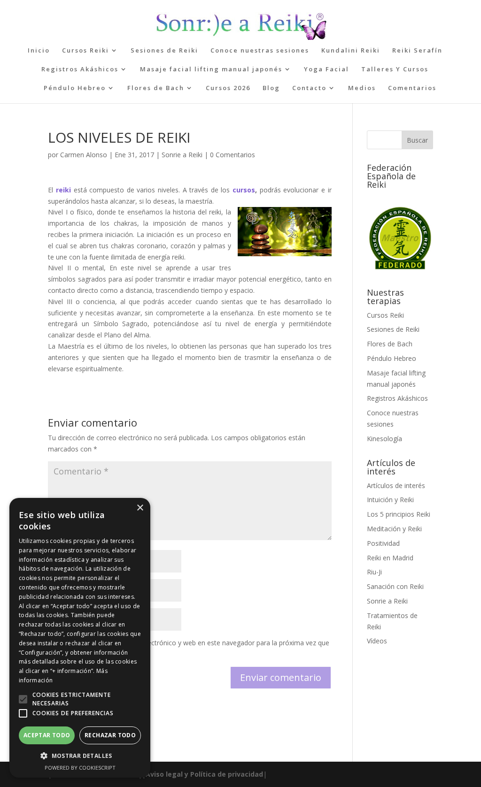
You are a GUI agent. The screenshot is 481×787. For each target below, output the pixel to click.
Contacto (309, 88)
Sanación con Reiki (395, 586)
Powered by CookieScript (80, 767)
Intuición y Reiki (390, 499)
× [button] (139, 508)
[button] (23, 699)
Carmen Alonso (83, 154)
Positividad (383, 543)
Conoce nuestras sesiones (259, 50)
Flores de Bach (155, 88)
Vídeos (377, 640)
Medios (362, 88)
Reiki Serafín (417, 50)
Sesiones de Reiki (164, 50)
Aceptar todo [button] (46, 735)
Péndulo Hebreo (75, 88)
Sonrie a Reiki (182, 154)
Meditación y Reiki (394, 528)
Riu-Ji (374, 571)
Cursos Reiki (85, 50)
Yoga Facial (326, 69)
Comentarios (412, 88)
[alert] (79, 638)
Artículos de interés (396, 485)
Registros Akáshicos (79, 69)
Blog (271, 88)
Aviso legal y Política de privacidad (204, 774)
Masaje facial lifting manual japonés (211, 69)
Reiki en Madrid (390, 557)
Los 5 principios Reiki (398, 514)
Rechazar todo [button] (110, 735)
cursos (244, 189)
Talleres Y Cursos (394, 69)
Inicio (39, 50)
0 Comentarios (232, 154)
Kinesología (384, 438)
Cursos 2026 (228, 88)
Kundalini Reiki (350, 50)
